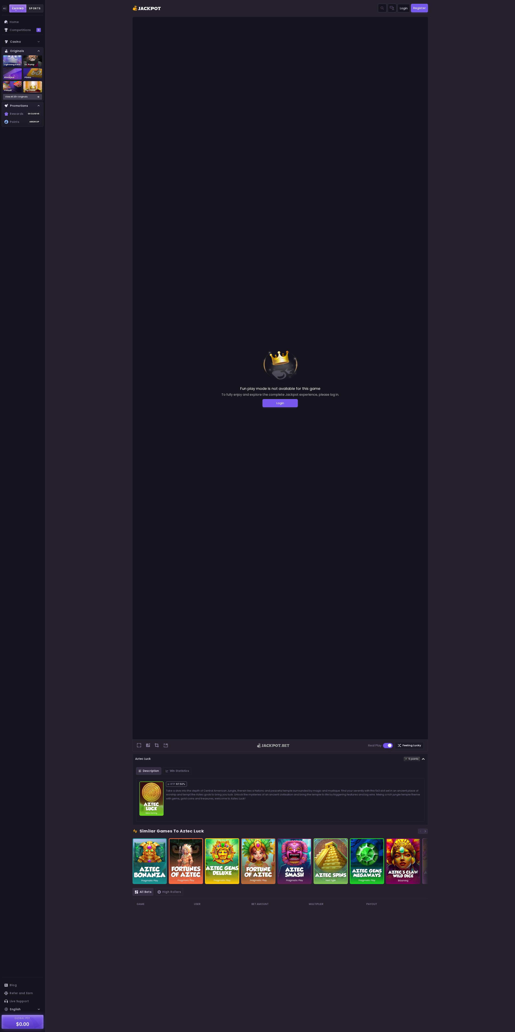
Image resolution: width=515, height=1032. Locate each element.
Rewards (24, 114)
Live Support (19, 1001)
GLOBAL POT (23, 1018)
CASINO (18, 8)
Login (404, 8)
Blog (13, 985)
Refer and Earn (21, 993)
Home (14, 22)
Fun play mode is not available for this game (280, 388)
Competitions (24, 30)
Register (419, 8)
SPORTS (35, 8)
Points (24, 122)
